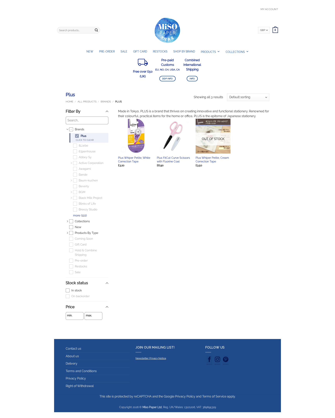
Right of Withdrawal (80, 386)
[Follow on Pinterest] (225, 360)
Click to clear (85, 140)
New (89, 51)
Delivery (71, 363)
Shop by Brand (184, 51)
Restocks (160, 51)
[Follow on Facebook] (209, 360)
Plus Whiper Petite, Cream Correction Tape (212, 159)
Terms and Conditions (81, 371)
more (80, 215)
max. (89, 315)
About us (72, 356)
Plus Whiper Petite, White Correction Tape (134, 159)
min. (69, 315)
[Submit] (96, 30)
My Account (269, 9)
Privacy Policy (76, 378)
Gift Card (140, 51)
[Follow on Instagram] (217, 360)
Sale (124, 51)
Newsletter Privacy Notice (151, 358)
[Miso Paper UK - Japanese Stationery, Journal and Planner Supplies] (167, 30)
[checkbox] (88, 129)
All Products (87, 101)
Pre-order (107, 51)
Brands (106, 101)
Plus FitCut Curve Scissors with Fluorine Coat (173, 159)
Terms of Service (214, 396)
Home (69, 101)
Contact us (73, 348)
